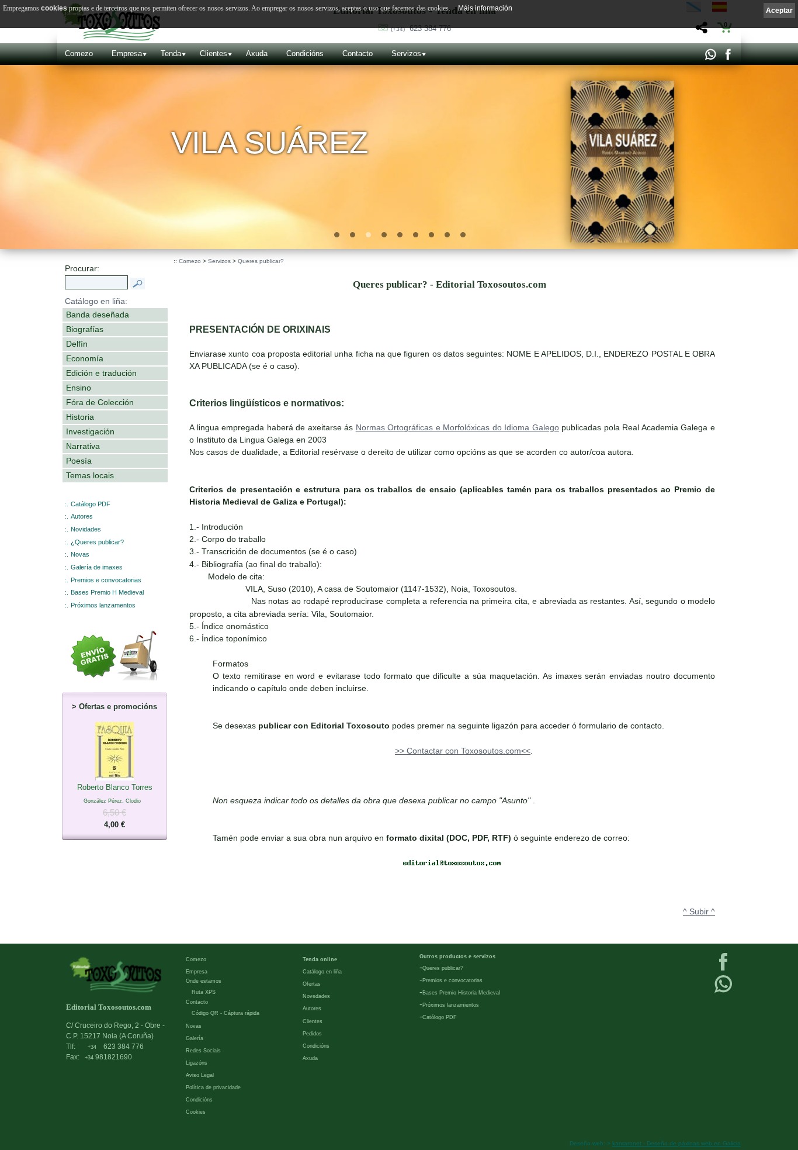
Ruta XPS (204, 992)
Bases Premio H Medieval (107, 592)
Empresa (127, 53)
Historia (80, 417)
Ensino (78, 387)
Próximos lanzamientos (450, 1005)
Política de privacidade (213, 1087)
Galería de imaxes (97, 567)
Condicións (305, 53)
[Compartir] (700, 31)
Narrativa (83, 446)
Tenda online (320, 959)
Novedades (316, 996)
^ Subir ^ (699, 911)
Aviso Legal (200, 1075)
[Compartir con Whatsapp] (710, 57)
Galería (194, 1038)
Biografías (84, 329)
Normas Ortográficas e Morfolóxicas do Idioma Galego (457, 427)
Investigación (90, 431)
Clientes (213, 53)
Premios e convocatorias (106, 579)
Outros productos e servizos (457, 956)
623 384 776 (421, 28)
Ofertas (312, 984)
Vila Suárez (269, 143)
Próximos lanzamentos (103, 605)
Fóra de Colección (100, 402)
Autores (82, 516)
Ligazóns (196, 1063)
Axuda (257, 53)
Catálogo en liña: (96, 301)
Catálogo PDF (90, 503)
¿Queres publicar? (97, 541)
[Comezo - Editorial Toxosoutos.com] (115, 974)
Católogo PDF (439, 1017)
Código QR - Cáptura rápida (225, 1013)
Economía (84, 358)
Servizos (406, 53)
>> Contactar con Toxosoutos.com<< (462, 750)
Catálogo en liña (322, 972)
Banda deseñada (97, 314)
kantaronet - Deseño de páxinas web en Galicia (676, 1143)
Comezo (79, 53)
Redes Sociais (203, 1051)
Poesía (79, 460)
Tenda (171, 53)
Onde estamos (203, 981)
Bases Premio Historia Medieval (461, 993)
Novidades (86, 529)
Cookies (196, 1112)
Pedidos (312, 1034)
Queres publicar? (261, 261)
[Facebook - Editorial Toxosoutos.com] (727, 57)
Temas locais (90, 475)
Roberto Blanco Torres (114, 806)
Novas (80, 554)
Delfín (77, 343)
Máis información (485, 8)
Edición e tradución (101, 373)
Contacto (357, 53)
